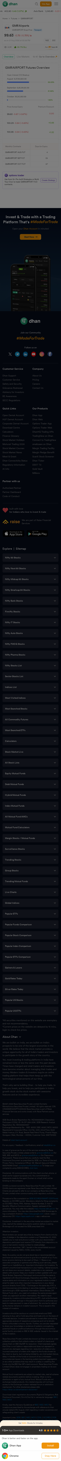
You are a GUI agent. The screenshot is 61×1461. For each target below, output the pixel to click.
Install (50, 1445)
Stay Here (50, 1455)
